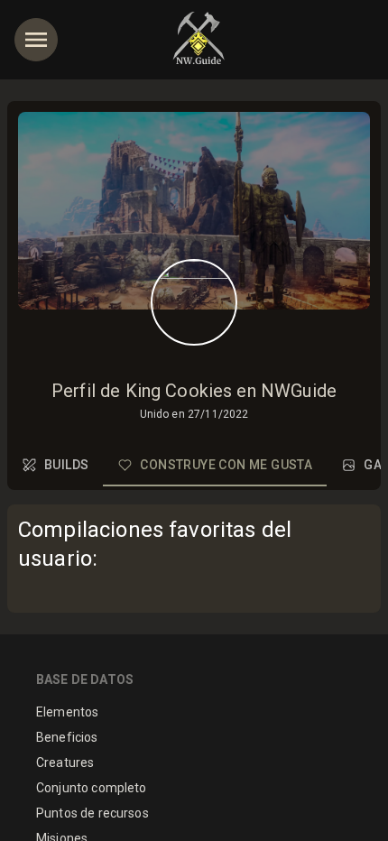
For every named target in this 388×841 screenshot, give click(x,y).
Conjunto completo (91, 788)
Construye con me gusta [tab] (226, 464)
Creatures (65, 762)
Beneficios (67, 737)
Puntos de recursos (92, 813)
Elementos (67, 712)
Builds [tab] (66, 464)
